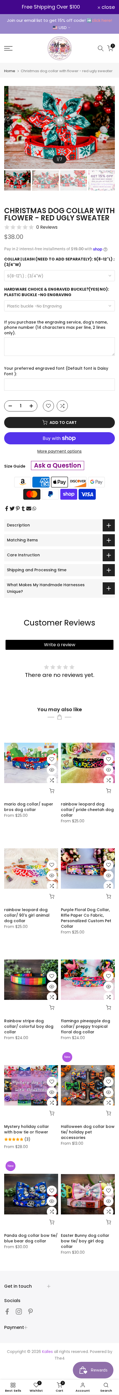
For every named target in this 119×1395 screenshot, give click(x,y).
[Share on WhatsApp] (34, 508)
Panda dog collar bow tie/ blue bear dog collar (31, 1238)
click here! (102, 20)
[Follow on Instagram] (19, 1311)
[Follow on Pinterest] (30, 1311)
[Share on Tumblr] (23, 508)
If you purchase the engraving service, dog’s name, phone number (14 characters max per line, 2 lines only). (56, 328)
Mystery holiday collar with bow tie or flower (26, 1129)
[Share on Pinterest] (17, 508)
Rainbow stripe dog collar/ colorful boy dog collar (28, 1026)
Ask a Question (57, 465)
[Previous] (8, 127)
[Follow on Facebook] (7, 1311)
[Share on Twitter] (12, 508)
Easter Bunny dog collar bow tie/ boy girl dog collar (85, 1241)
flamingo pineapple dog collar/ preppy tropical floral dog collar (85, 1026)
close (107, 7)
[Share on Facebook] (6, 508)
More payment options (59, 451)
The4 (60, 1358)
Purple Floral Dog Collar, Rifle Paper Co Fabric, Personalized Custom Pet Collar (86, 918)
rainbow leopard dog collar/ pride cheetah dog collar (87, 809)
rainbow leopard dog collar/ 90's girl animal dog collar (27, 915)
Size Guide (14, 466)
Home (9, 71)
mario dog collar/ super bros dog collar (28, 806)
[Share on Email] (28, 508)
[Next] (111, 127)
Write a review (59, 645)
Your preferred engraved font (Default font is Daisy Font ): (56, 371)
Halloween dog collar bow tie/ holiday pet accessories (88, 1132)
